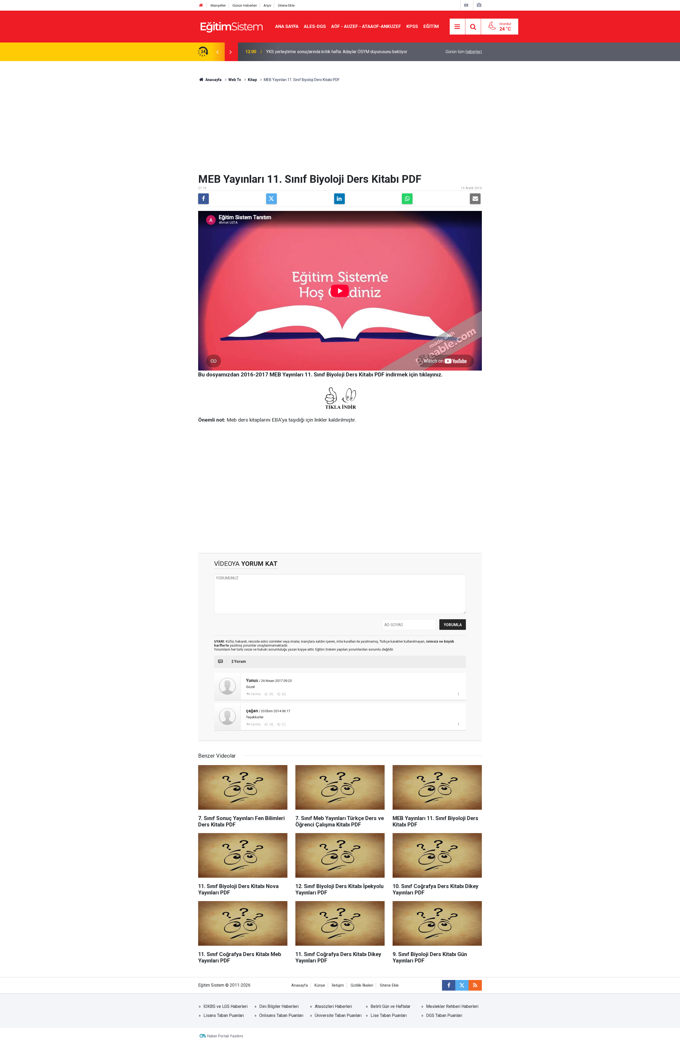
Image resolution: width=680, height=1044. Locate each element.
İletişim (338, 985)
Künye (319, 985)
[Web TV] (466, 5)
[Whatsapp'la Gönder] (407, 198)
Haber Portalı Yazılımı (225, 1036)
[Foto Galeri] (479, 5)
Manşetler (218, 5)
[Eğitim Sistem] (231, 26)
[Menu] (457, 27)
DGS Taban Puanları (444, 1015)
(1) (283, 724)
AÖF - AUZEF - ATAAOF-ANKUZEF (366, 26)
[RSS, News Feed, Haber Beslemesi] (475, 985)
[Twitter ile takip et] (462, 985)
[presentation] (217, 52)
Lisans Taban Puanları (223, 1015)
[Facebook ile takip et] (448, 985)
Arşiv (267, 5)
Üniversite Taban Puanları (338, 1015)
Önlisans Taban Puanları (281, 1015)
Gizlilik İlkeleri (362, 985)
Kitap (252, 80)
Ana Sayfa (287, 26)
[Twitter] (271, 198)
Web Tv (234, 80)
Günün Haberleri (244, 5)
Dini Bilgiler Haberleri (279, 1006)
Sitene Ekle (286, 5)
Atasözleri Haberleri (333, 1006)
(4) (271, 724)
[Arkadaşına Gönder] (475, 198)
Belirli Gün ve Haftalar (390, 1006)
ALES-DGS (315, 26)
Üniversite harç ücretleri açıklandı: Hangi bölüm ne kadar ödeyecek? (328, 51)
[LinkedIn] (339, 198)
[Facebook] (203, 198)
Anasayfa (213, 80)
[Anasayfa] (201, 5)
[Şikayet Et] (458, 694)
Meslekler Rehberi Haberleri (452, 1006)
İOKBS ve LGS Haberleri (225, 1006)
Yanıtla (255, 694)
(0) (271, 694)
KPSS (412, 26)
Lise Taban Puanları (389, 1015)
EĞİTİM (431, 26)
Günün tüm (463, 51)
